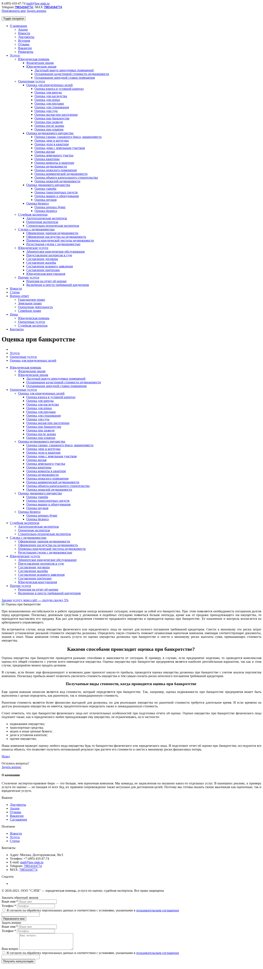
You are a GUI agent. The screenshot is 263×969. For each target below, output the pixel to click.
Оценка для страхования (52, 107)
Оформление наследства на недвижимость (56, 236)
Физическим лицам (40, 63)
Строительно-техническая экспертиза (52, 225)
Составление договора (42, 259)
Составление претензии (43, 270)
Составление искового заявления (49, 266)
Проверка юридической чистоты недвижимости (60, 240)
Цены (14, 314)
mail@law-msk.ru (38, 3)
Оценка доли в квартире (52, 144)
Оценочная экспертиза (42, 222)
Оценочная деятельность (35, 307)
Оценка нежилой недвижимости (57, 181)
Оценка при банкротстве (52, 118)
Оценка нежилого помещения (56, 170)
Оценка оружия (46, 199)
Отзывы (23, 44)
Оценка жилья (45, 151)
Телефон (9, 906)
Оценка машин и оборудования (57, 196)
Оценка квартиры (47, 159)
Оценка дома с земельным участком (60, 148)
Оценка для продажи (49, 103)
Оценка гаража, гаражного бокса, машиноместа (68, 137)
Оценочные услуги (31, 81)
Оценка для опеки (47, 100)
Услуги (15, 55)
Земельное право (30, 303)
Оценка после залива (49, 125)
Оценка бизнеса (37, 203)
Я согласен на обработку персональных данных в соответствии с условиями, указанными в (92, 910)
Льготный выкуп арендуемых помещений (64, 70)
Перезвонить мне (14, 11)
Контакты (17, 329)
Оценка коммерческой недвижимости (61, 174)
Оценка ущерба (45, 188)
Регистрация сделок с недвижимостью (53, 244)
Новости (24, 33)
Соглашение (18, 819)
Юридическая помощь (33, 59)
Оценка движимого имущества (48, 185)
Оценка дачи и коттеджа (52, 140)
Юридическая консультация (45, 273)
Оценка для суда (46, 111)
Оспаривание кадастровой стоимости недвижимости (72, 74)
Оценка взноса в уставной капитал (59, 88)
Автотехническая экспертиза (46, 218)
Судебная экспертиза (32, 214)
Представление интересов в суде (49, 255)
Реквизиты (25, 51)
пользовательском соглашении (157, 910)
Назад (6, 756)
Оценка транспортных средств (56, 192)
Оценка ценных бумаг (50, 207)
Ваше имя (10, 901)
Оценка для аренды (48, 92)
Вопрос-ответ (19, 296)
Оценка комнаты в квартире (54, 162)
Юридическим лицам (41, 66)
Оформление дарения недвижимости (52, 233)
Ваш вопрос (10, 948)
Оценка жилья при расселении (56, 114)
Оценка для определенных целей (49, 85)
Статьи (15, 292)
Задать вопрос (36, 11)
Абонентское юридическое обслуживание (55, 251)
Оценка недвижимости (51, 166)
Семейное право (29, 310)
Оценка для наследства (51, 96)
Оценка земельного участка (54, 155)
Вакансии (25, 48)
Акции (23, 29)
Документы (26, 37)
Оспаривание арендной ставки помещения (65, 77)
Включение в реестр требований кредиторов (57, 285)
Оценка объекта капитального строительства (66, 177)
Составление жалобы (41, 262)
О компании (18, 26)
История (24, 40)
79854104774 (33, 866)
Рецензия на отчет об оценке (46, 281)
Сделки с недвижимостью (36, 229)
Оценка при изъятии (49, 129)
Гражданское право (31, 299)
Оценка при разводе (49, 122)
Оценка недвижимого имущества (49, 133)
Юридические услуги (33, 248)
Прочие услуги (28, 277)
